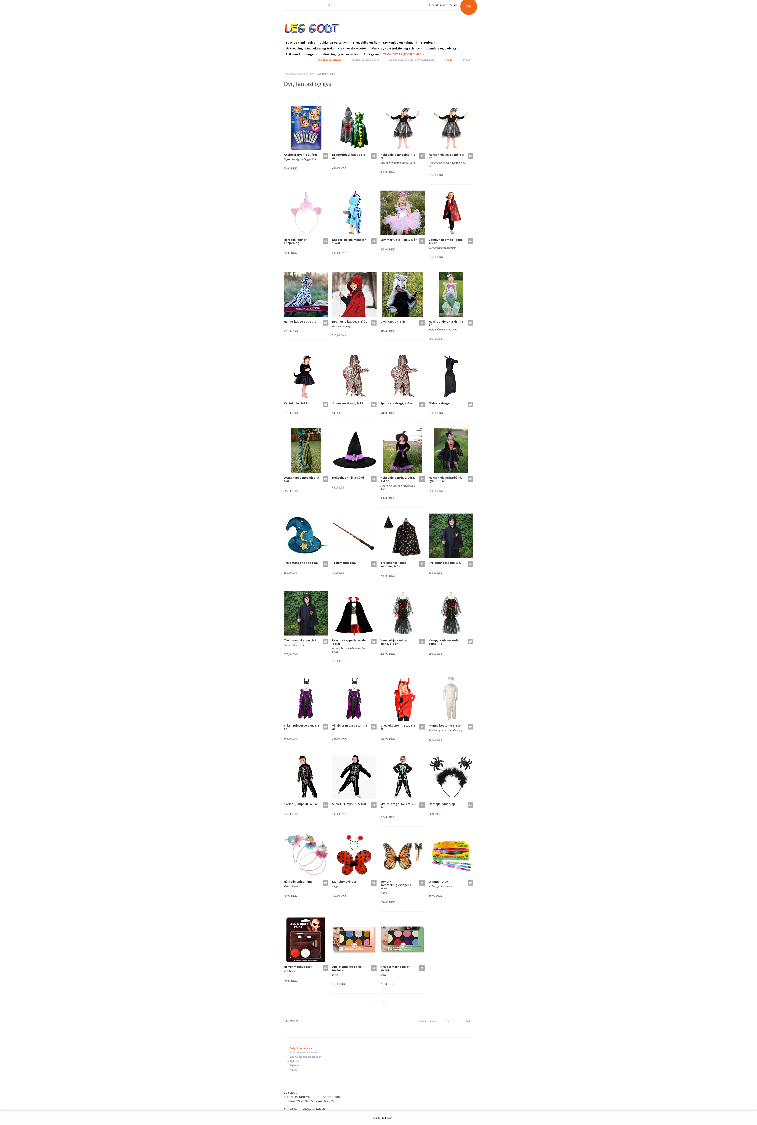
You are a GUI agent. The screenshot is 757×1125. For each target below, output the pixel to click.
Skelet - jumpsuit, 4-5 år (301, 804)
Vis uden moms (427, 1021)
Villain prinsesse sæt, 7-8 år (349, 727)
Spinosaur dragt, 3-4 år (348, 403)
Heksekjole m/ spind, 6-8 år (446, 156)
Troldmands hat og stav (301, 563)
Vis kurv (453, 5)
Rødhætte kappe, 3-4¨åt (349, 321)
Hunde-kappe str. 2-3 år (301, 321)
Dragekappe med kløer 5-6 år (302, 479)
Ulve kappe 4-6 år (392, 321)
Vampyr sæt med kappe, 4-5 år (446, 241)
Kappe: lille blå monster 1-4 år (349, 241)
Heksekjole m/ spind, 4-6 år (397, 156)
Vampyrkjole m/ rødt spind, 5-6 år (395, 642)
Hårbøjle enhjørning (298, 881)
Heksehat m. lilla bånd (348, 477)
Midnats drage (439, 403)
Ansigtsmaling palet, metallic (347, 968)
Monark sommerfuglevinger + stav (396, 885)
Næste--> (387, 1001)
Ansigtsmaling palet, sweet (395, 968)
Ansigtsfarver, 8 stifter (300, 154)
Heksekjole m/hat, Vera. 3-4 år (397, 479)
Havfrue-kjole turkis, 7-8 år (446, 323)
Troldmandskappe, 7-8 (300, 640)
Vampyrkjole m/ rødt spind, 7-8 (443, 642)
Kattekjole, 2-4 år (296, 403)
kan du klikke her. (382, 1117)
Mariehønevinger (344, 881)
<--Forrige (371, 1001)
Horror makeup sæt (298, 967)
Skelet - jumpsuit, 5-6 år (349, 804)
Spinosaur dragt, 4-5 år (396, 403)
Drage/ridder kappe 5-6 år (348, 156)
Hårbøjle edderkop (442, 804)
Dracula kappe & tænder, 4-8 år (350, 642)
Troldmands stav (344, 563)
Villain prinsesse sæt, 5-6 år (301, 727)
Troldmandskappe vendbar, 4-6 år (393, 564)
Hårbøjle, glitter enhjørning (295, 241)
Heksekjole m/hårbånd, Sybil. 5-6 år (445, 479)
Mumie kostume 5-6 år (445, 725)
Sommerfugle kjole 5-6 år (398, 240)
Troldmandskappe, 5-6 (445, 563)
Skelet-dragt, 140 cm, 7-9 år (398, 805)
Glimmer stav (438, 881)
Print (467, 1021)
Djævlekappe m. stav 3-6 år (397, 727)
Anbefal (450, 1021)
